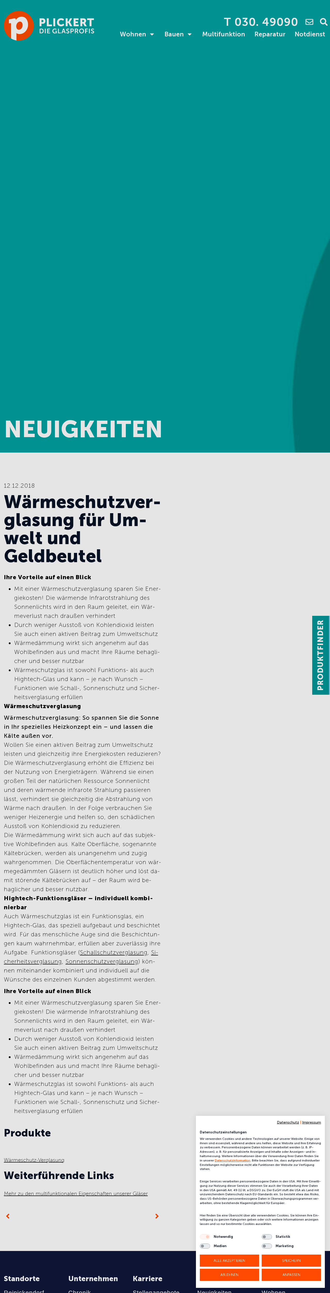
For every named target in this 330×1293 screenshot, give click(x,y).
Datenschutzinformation (232, 1160)
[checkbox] (205, 1236)
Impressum (311, 1122)
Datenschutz (288, 1122)
